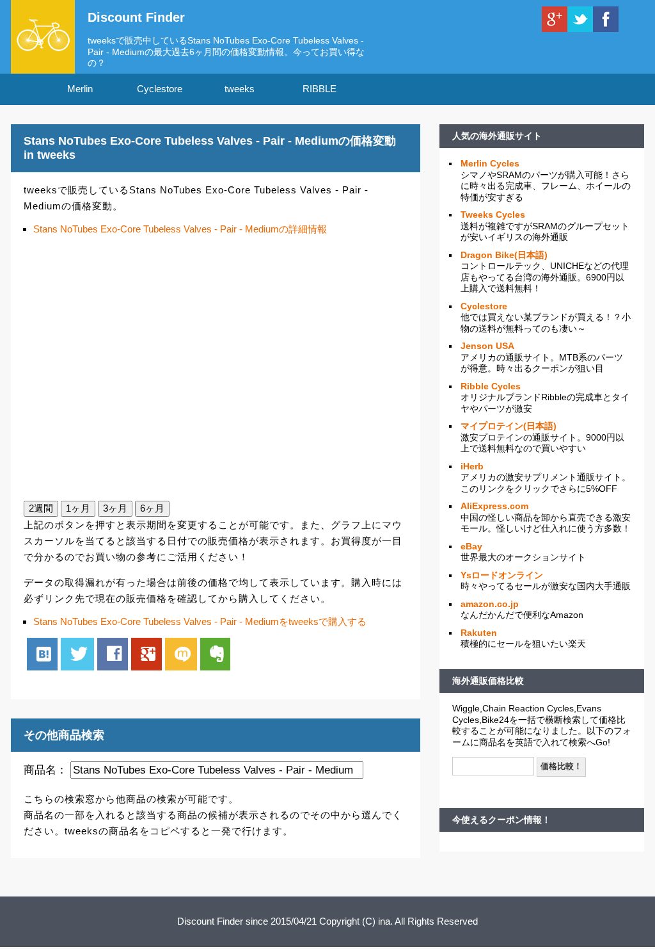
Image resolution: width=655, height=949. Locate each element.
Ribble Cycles (491, 386)
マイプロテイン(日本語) (508, 426)
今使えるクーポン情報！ (501, 820)
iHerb (472, 466)
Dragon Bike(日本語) (504, 255)
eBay (471, 546)
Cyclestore (159, 88)
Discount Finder (136, 17)
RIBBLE (319, 88)
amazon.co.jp (490, 604)
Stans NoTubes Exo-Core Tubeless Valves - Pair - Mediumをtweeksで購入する (200, 621)
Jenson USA (487, 346)
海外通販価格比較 (488, 681)
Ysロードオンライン (502, 575)
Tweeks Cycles (493, 214)
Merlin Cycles (490, 163)
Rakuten (479, 633)
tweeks (240, 88)
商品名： (45, 769)
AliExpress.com (494, 506)
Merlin (80, 88)
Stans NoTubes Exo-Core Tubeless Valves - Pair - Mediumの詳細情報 (180, 228)
